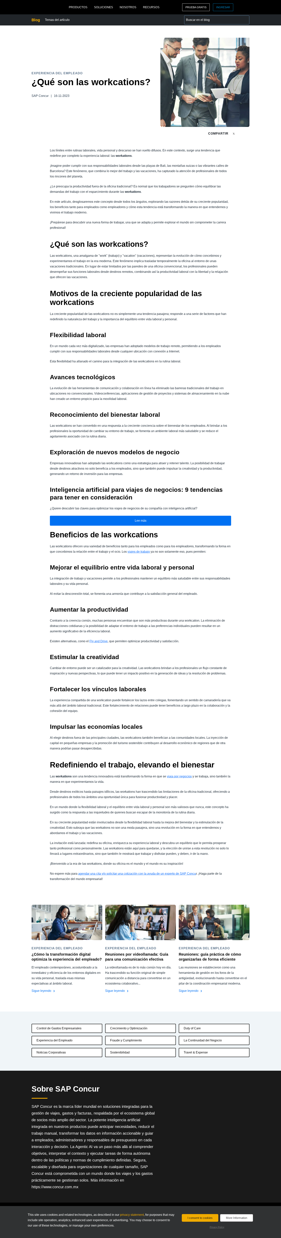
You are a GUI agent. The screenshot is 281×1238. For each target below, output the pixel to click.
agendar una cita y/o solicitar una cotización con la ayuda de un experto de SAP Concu (137, 873)
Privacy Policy (217, 1227)
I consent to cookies (200, 1217)
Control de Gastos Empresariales (59, 1028)
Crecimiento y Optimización (128, 1028)
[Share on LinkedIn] (247, 133)
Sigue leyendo (42, 990)
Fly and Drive (98, 641)
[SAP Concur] (49, 7)
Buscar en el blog (196, 17)
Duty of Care (192, 1028)
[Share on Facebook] (241, 133)
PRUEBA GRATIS (195, 7)
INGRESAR (223, 7)
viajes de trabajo (139, 551)
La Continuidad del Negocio (203, 1040)
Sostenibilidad (120, 1052)
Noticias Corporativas (51, 1052)
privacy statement (132, 1214)
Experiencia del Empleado (54, 1040)
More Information (236, 1217)
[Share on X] (234, 133)
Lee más (140, 520)
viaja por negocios (179, 776)
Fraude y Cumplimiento (126, 1040)
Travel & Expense (196, 1052)
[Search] (245, 20)
